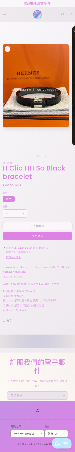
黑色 (8, 199)
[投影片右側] (45, 156)
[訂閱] (64, 395)
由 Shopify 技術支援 (47, 444)
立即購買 (37, 236)
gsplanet (32, 444)
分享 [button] (9, 320)
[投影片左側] (30, 156)
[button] (4, 14)
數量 (5, 206)
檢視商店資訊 (13, 257)
